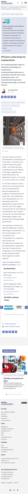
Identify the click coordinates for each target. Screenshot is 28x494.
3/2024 (11, 265)
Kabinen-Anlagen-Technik (17, 14)
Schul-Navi (4, 439)
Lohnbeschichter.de (6, 437)
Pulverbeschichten (6, 109)
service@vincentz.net (6, 476)
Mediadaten (4, 426)
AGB (2, 445)
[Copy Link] (2, 97)
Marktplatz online (5, 431)
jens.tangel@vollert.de (11, 291)
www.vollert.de (9, 294)
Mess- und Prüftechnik (19, 375)
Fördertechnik (5, 102)
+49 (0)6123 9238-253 (7, 472)
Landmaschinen (6, 105)
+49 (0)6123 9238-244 (7, 474)
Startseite (4, 7)
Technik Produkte (13, 7)
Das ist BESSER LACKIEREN (8, 412)
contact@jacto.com (10, 278)
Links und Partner (5, 420)
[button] (6, 314)
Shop (2, 433)
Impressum (4, 451)
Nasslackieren (15, 105)
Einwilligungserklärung (7, 449)
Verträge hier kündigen (7, 428)
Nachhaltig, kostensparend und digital (13, 379)
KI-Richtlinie (4, 416)
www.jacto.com (9, 280)
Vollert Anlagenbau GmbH (9, 112)
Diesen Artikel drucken (12, 326)
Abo (2, 435)
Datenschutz (4, 447)
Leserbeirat (4, 418)
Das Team (3, 414)
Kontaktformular (5, 478)
